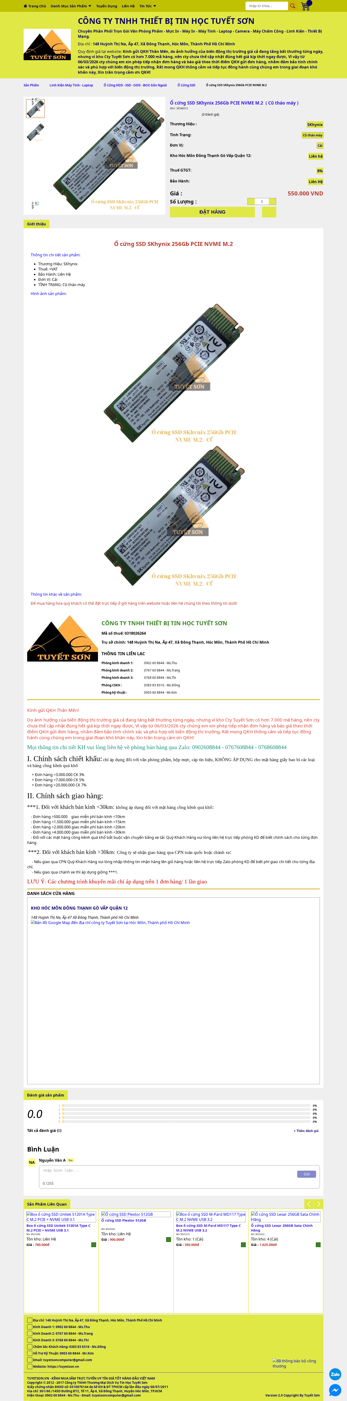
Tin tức (146, 6)
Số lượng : (183, 201)
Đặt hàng (212, 212)
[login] (93, 1239)
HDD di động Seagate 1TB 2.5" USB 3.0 (133, 1225)
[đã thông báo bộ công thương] (296, 1366)
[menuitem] (35, 108)
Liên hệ (128, 6)
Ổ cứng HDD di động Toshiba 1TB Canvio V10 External (210, 1227)
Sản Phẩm (31, 85)
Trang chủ (37, 6)
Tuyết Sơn (312, 1395)
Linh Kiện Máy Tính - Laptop (71, 85)
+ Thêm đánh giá (306, 1131)
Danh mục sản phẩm (69, 6)
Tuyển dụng (106, 6)
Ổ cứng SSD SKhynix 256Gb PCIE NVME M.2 (284, 1227)
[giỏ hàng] (305, 6)
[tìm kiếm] (292, 6)
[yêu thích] (269, 212)
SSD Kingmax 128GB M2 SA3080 (52, 1220)
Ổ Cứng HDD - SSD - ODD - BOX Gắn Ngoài (135, 85)
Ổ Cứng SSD (186, 85)
